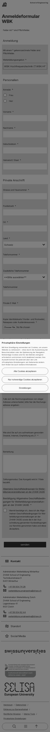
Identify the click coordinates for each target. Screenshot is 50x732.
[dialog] (25, 366)
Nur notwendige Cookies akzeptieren (25, 379)
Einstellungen (25, 388)
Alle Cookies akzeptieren (25, 371)
